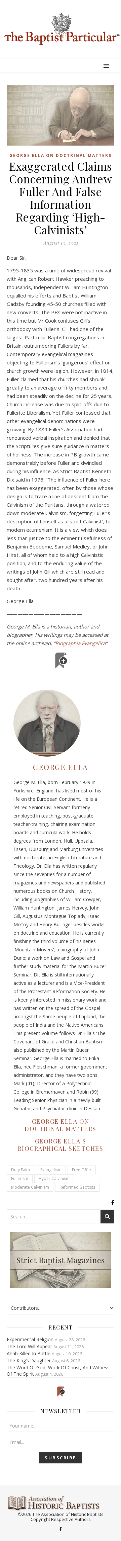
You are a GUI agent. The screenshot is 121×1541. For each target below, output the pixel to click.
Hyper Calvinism (54, 1178)
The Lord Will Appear (29, 1346)
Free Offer (81, 1170)
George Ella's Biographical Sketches (61, 1144)
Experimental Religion (30, 1339)
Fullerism (19, 1178)
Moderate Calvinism (30, 1187)
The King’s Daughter (29, 1360)
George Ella (60, 767)
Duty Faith (20, 1170)
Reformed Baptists (77, 1187)
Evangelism (51, 1170)
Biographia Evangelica (80, 643)
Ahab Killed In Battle (28, 1353)
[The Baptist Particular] (60, 29)
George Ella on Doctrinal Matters (60, 155)
